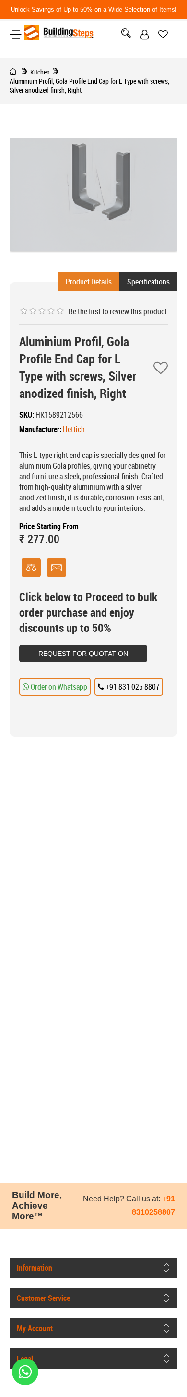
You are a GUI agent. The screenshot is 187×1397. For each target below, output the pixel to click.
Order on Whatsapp (58, 686)
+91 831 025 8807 (132, 686)
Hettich (74, 429)
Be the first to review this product (118, 311)
